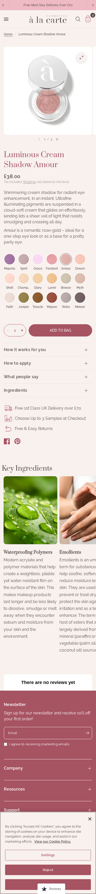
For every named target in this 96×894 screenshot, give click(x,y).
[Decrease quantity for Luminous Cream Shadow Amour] (8, 330)
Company (13, 768)
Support (12, 810)
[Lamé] (52, 278)
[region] (48, 853)
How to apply (17, 363)
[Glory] (38, 278)
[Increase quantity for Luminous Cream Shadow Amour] (22, 330)
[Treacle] (38, 297)
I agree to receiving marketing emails (39, 744)
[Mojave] (52, 297)
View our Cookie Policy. (52, 841)
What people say (21, 376)
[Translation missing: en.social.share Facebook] (7, 441)
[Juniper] (23, 297)
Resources (14, 789)
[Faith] (9, 297)
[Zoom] (81, 57)
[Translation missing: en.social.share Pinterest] (17, 441)
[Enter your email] (87, 733)
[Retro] (66, 297)
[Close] (89, 819)
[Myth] (80, 278)
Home (8, 34)
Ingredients (15, 390)
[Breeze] (66, 278)
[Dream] (80, 259)
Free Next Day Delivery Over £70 (48, 5)
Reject (48, 870)
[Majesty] (9, 259)
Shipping (29, 182)
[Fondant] (52, 259)
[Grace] (38, 259)
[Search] (78, 19)
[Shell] (9, 278)
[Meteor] (80, 297)
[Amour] (66, 259)
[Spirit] (23, 259)
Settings (48, 855)
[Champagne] (23, 278)
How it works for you (25, 349)
